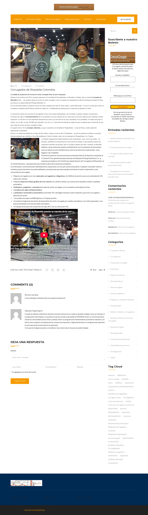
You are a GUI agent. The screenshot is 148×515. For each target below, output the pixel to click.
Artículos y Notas (33, 19)
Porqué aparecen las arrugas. (121, 147)
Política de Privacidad (19, 498)
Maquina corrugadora (117, 427)
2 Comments (39, 86)
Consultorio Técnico (117, 250)
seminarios (112, 455)
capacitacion (129, 383)
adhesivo (111, 375)
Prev (94, 270)
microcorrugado (114, 438)
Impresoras (114, 269)
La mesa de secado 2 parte (125, 212)
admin (15, 86)
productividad (113, 441)
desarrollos (113, 408)
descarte (123, 408)
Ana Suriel (112, 233)
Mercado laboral (116, 281)
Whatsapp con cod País (123, 96)
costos (128, 401)
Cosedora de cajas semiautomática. (28, 190)
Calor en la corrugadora (126, 227)
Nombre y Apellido (122, 75)
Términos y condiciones (84, 498)
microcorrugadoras (117, 293)
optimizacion (128, 438)
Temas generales (116, 333)
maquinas (111, 431)
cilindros (111, 390)
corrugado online (114, 397)
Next (100, 270)
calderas (118, 382)
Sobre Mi (17, 19)
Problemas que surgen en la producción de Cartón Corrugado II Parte (121, 203)
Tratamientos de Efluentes (120, 339)
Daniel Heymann (34, 311)
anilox (110, 383)
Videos (112, 357)
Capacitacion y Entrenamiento (121, 386)
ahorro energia (113, 379)
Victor (110, 212)
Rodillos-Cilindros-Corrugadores (122, 312)
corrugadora (128, 397)
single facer (124, 455)
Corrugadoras (26, 86)
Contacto (88, 19)
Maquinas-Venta (72, 19)
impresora (127, 416)
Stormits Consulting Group (34, 510)
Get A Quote (125, 19)
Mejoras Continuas (117, 275)
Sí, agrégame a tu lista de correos (24, 372)
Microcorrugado (116, 287)
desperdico (126, 412)
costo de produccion (115, 401)
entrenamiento (114, 416)
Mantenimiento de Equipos (118, 423)
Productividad (115, 306)
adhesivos (121, 375)
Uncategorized (115, 351)
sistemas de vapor (115, 459)
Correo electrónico (122, 85)
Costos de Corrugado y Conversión (121, 405)
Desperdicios (113, 412)
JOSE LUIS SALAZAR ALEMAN (119, 197)
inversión (112, 420)
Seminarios (101, 19)
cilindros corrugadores (117, 394)
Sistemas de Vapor (117, 327)
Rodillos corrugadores (116, 452)
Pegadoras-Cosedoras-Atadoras (122, 300)
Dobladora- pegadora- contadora (27, 187)
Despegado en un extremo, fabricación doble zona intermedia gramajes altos (120, 174)
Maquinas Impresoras (117, 434)
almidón (125, 379)
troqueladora (113, 463)
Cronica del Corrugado (118, 263)
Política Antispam (49, 498)
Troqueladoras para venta (119, 345)
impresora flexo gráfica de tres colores (36, 182)
